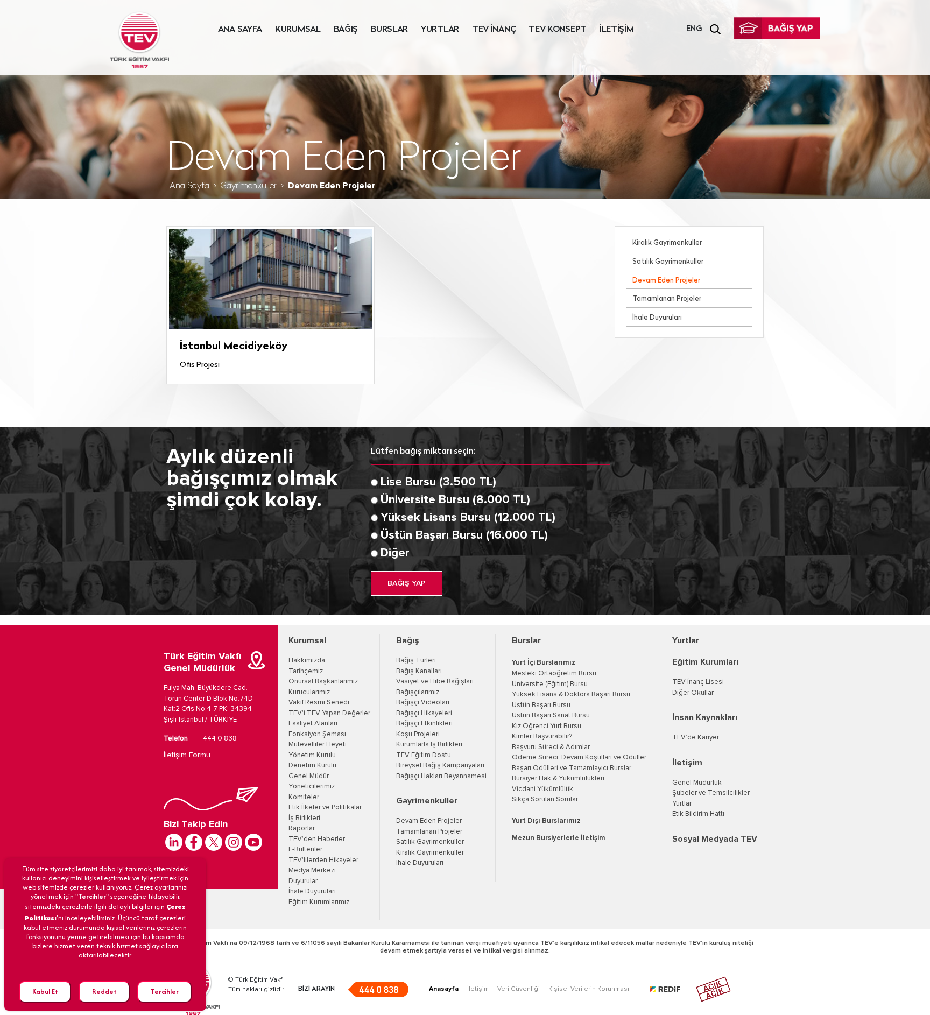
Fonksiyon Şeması (317, 734)
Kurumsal (307, 640)
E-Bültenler (305, 849)
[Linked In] (173, 842)
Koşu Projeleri (418, 734)
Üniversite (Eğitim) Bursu (550, 684)
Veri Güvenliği (518, 989)
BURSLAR (389, 29)
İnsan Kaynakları (704, 717)
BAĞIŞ (346, 29)
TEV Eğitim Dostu (423, 755)
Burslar (526, 640)
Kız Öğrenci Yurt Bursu (546, 726)
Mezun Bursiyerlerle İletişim (558, 838)
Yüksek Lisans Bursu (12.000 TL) (468, 518)
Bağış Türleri (416, 660)
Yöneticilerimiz (311, 786)
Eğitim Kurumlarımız (318, 902)
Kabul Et (45, 991)
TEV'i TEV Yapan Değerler (329, 713)
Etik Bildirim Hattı (698, 813)
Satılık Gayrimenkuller (667, 261)
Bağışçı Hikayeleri (424, 713)
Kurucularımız (309, 692)
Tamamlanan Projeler (666, 298)
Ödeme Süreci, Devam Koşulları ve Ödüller (579, 757)
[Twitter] (213, 842)
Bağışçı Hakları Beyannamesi (441, 776)
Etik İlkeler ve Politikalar (325, 807)
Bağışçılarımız (417, 692)
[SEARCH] (715, 29)
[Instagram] (233, 842)
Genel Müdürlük (697, 782)
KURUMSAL (298, 29)
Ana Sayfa (189, 186)
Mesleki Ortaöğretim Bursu (554, 673)
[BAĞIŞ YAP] (777, 28)
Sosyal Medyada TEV (714, 839)
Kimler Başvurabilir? (542, 736)
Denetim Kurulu (312, 765)
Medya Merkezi (312, 870)
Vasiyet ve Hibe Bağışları (435, 681)
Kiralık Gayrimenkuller (667, 242)
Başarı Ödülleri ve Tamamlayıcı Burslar (571, 768)
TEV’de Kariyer (695, 737)
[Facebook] (193, 842)
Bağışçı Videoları (422, 702)
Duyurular (303, 881)
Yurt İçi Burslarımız (543, 662)
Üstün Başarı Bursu (541, 705)
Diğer (395, 553)
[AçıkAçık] (713, 989)
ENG (694, 29)
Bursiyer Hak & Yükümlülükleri (558, 778)
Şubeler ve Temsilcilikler (711, 793)
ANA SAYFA (240, 29)
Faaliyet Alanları (312, 723)
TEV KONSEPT (558, 29)
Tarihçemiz (305, 671)
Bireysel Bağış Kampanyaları (440, 765)
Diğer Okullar (693, 692)
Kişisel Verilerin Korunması (588, 989)
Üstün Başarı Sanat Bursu (551, 715)
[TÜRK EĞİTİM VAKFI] (139, 40)
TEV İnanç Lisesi (698, 682)
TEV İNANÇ (494, 29)
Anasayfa (444, 989)
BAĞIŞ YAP (407, 583)
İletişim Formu (187, 755)
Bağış (407, 640)
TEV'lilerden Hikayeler (323, 860)
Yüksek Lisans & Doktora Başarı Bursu (571, 694)
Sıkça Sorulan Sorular (545, 799)
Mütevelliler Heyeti (317, 744)
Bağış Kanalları (419, 671)
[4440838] (378, 989)
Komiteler (303, 797)
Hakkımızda (306, 660)
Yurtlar (685, 640)
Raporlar (301, 828)
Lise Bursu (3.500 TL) (438, 482)
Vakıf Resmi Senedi (318, 702)
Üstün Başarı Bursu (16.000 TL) (464, 535)
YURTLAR (440, 29)
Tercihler (165, 991)
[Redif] (671, 989)
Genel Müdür (308, 776)
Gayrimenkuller (249, 186)
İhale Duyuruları (657, 317)
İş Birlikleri (304, 818)
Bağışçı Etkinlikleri (424, 723)
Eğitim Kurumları (705, 662)
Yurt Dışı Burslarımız (546, 820)
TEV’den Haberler (316, 839)
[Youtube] (253, 842)
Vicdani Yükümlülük (542, 789)
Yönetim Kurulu (312, 755)
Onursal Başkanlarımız (323, 681)
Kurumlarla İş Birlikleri (429, 744)
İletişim (687, 762)
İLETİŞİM (617, 29)
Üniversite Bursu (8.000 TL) (455, 500)
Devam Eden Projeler (666, 280)
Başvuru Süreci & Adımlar (551, 747)
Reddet (104, 991)
